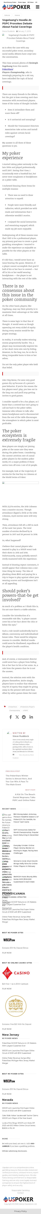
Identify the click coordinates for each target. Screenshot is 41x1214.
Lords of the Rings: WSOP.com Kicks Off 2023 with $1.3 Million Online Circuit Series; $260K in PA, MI (18, 1125)
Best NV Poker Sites (13, 1074)
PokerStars (7, 69)
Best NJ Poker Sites (12, 933)
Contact (20, 1193)
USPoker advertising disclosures (14, 1151)
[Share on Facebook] (11, 717)
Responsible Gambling (20, 1190)
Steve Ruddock (8, 31)
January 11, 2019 (24, 31)
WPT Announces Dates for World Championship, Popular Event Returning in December (26, 832)
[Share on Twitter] (17, 717)
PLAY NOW (7, 953)
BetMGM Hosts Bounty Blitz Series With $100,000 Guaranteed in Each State (25, 879)
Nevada (7, 1099)
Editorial (7, 15)
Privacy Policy (20, 1211)
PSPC (26, 710)
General (17, 15)
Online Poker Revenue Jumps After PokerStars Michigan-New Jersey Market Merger (18, 919)
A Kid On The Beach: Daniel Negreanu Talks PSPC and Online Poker (24, 797)
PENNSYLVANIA (13, 893)
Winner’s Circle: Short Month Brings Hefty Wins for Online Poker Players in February (26, 863)
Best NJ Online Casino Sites (17, 963)
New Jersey (10, 1034)
